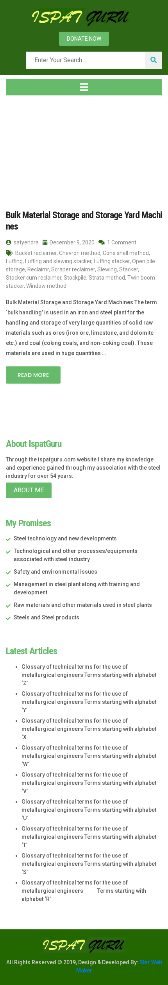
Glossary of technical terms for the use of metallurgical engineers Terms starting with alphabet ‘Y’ (88, 702)
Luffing (14, 261)
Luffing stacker (112, 261)
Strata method (107, 278)
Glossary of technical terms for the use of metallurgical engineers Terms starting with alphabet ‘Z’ (88, 675)
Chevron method (79, 253)
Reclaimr (38, 269)
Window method (46, 286)
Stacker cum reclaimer (33, 278)
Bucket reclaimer (36, 253)
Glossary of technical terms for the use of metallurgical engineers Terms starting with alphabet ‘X (88, 729)
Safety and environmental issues (55, 572)
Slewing (107, 269)
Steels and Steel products (46, 617)
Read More (33, 375)
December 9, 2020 (71, 242)
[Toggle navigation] (84, 87)
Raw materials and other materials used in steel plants (83, 605)
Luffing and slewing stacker (58, 261)
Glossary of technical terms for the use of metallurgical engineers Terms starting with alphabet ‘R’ (83, 890)
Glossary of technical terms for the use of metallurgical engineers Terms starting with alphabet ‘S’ (88, 863)
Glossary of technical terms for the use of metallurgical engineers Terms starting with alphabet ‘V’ (88, 782)
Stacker (128, 269)
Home (21, 148)
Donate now (84, 39)
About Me (29, 490)
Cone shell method (126, 253)
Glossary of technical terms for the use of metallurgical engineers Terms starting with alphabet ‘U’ (88, 809)
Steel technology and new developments (65, 538)
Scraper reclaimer (73, 269)
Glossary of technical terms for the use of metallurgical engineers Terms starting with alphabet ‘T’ (88, 836)
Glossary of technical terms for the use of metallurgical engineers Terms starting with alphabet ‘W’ (88, 756)
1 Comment (121, 242)
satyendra (26, 242)
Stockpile (75, 278)
